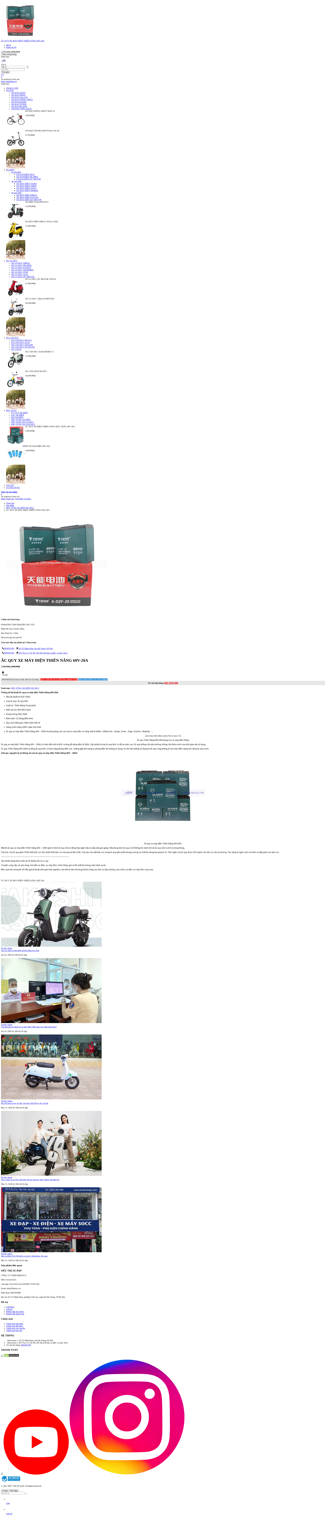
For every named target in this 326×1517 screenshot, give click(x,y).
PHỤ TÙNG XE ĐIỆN (21, 420)
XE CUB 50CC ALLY (20, 342)
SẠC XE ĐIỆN (17, 415)
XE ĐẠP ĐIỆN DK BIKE (27, 177)
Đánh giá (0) (11, 47)
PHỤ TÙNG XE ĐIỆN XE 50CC (20, 508)
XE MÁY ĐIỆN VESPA (26, 184)
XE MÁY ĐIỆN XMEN (26, 186)
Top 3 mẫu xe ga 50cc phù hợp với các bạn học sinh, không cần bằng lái (30, 1180)
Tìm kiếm (5, 72)
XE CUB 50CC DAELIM (22, 345)
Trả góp (5, 1491)
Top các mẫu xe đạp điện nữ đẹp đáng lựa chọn (20, 950)
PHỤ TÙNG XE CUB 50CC (23, 424)
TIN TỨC (10, 485)
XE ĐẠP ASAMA (18, 102)
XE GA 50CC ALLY (20, 274)
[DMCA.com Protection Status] (11, 1356)
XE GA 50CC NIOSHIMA (22, 270)
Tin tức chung (6, 948)
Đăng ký (13, 81)
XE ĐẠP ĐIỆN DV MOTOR (28, 179)
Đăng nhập (5, 81)
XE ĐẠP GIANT (18, 93)
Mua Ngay (14, 1491)
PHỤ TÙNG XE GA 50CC (22, 422)
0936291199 (9, 648)
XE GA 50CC (12, 261)
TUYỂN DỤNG (13, 488)
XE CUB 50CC (12, 338)
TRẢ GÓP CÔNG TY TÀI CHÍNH (93, 679)
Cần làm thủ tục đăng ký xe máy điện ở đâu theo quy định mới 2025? (29, 1027)
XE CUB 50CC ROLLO (21, 340)
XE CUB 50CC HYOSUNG (23, 347)
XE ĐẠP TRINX (18, 95)
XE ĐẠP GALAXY (19, 97)
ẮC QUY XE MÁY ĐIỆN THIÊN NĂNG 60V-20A (22, 41)
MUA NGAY (20, 679)
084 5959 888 (171, 682)
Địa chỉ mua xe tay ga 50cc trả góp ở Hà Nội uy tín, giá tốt (24, 1103)
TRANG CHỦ (12, 88)
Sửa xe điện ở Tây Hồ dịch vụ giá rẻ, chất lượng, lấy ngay (24, 1256)
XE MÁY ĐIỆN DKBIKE (27, 190)
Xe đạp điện (16, 172)
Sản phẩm (10, 505)
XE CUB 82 (16, 349)
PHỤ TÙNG (11, 410)
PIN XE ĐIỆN (17, 417)
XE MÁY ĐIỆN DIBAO (26, 195)
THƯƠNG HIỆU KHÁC (21, 109)
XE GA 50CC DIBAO (20, 263)
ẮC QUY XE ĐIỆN (19, 413)
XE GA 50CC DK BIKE (21, 265)
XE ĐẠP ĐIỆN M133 (25, 174)
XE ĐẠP (10, 90)
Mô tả (8, 45)
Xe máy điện (16, 181)
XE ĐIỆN (10, 170)
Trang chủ (10, 503)
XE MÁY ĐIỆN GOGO (26, 188)
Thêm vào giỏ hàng (9, 54)
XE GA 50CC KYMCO (21, 268)
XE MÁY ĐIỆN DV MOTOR (28, 200)
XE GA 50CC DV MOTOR (22, 277)
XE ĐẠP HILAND (19, 106)
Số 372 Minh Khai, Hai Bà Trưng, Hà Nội (35, 648)
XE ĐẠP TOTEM (18, 104)
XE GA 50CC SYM (19, 272)
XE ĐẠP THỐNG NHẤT (22, 100)
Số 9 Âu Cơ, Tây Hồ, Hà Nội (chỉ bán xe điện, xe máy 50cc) (43, 653)
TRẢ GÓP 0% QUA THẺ (59, 679)
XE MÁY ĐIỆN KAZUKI (27, 197)
